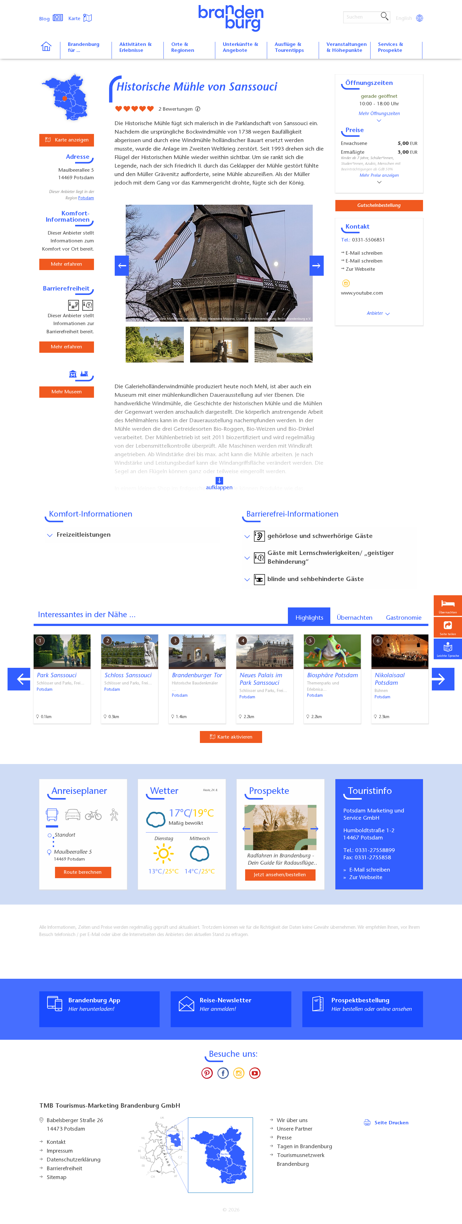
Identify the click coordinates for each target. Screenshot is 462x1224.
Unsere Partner (294, 1129)
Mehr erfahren (66, 264)
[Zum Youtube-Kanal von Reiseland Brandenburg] (254, 1074)
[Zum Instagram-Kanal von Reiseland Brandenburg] (239, 1074)
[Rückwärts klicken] (243, 829)
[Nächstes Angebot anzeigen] (443, 679)
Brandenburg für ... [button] (83, 47)
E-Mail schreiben (369, 870)
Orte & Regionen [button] (182, 47)
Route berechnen (83, 872)
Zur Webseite (365, 878)
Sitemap (56, 1178)
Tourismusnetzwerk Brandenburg (300, 1160)
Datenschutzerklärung (74, 1160)
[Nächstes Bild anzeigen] (317, 266)
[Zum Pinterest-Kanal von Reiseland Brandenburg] (207, 1074)
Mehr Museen (67, 392)
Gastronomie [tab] (403, 618)
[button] (448, 627)
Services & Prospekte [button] (390, 47)
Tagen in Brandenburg (304, 1147)
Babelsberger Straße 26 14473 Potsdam (75, 1125)
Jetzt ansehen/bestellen (280, 875)
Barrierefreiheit (64, 1169)
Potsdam (86, 198)
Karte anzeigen (71, 140)
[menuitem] (404, 18)
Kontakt (56, 1142)
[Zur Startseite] (49, 50)
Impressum (60, 1151)
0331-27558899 (375, 851)
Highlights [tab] (309, 618)
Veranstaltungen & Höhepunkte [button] (347, 47)
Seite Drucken (392, 1123)
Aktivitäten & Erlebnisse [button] (135, 47)
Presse (284, 1138)
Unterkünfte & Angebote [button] (240, 47)
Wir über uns (292, 1121)
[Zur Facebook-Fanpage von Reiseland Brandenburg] (223, 1074)
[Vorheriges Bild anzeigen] (122, 266)
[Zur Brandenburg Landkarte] (195, 1155)
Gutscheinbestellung (378, 205)
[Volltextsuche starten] (384, 16)
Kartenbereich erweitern (425, 629)
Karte (75, 18)
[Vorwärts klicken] (318, 829)
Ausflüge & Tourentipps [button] (289, 47)
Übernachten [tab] (354, 618)
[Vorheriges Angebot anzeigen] (19, 679)
